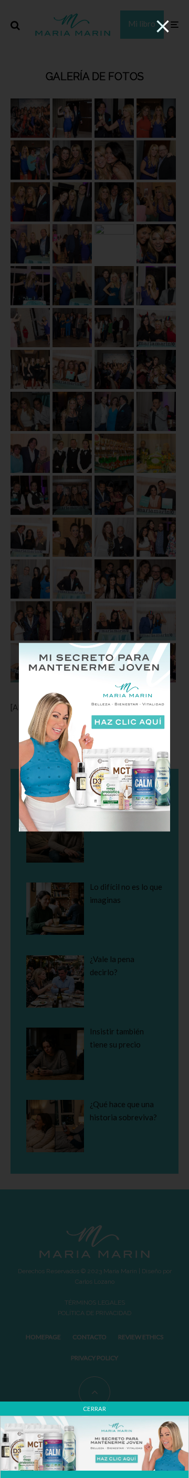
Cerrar (94, 1408)
